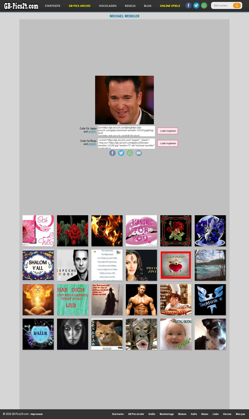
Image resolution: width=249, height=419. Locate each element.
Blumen (182, 414)
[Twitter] (196, 7)
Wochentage (167, 414)
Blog (147, 6)
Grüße (151, 414)
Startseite (52, 6)
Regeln (130, 6)
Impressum (37, 414)
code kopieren (168, 130)
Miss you (240, 414)
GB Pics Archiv (79, 6)
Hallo (194, 414)
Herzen (227, 414)
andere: (92, 131)
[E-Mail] (139, 155)
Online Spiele (170, 6)
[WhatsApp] (204, 7)
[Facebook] (188, 7)
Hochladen (107, 6)
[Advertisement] (124, 47)
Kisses (204, 414)
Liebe (216, 414)
